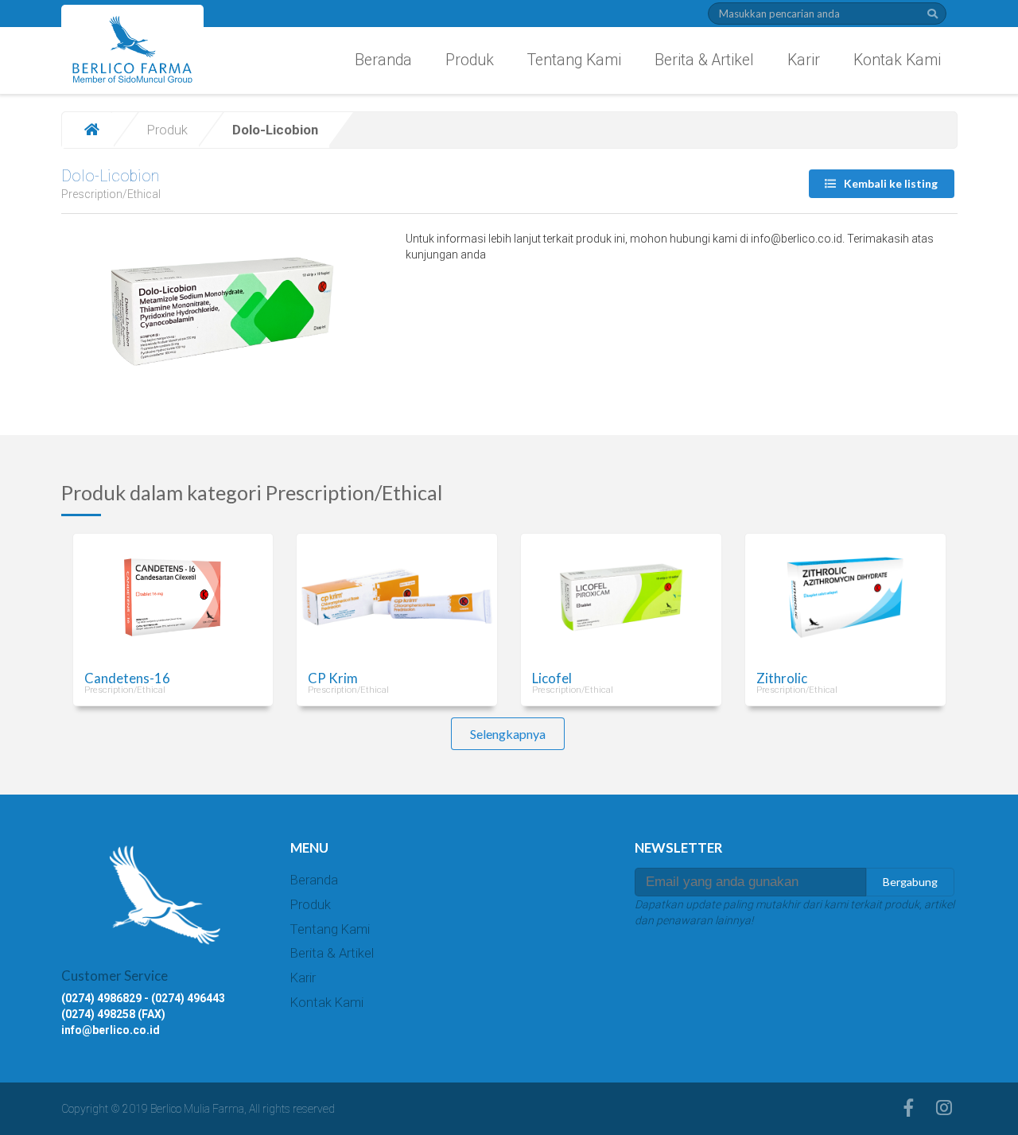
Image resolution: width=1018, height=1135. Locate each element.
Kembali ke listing (889, 183)
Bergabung (910, 881)
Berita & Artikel (704, 60)
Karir (803, 60)
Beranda (383, 60)
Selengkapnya (508, 733)
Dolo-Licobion (110, 176)
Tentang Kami (574, 60)
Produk (469, 60)
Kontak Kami (897, 60)
